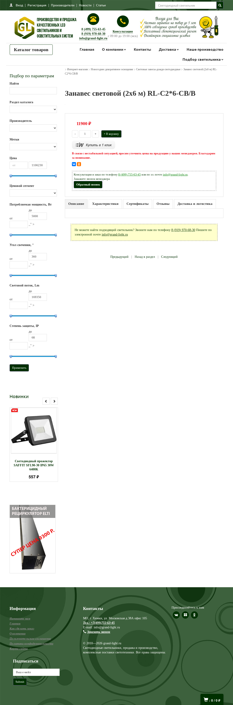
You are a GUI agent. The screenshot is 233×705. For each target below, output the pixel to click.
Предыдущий (119, 256)
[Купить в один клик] (93, 144)
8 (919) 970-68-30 (93, 33)
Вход (19, 5)
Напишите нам (20, 618)
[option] (33, 444)
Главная (87, 49)
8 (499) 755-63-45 (93, 29)
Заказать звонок (98, 632)
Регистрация (37, 5)
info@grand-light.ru (93, 38)
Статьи (101, 5)
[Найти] (219, 5)
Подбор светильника (201, 59)
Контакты (142, 49)
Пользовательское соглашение (30, 638)
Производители (62, 5)
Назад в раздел (145, 256)
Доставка (167, 49)
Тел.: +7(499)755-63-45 (99, 623)
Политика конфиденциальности (31, 643)
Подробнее (40, 434)
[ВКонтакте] (74, 164)
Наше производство (205, 49)
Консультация (123, 31)
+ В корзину (111, 133)
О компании (112, 49)
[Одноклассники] (79, 164)
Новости (85, 5)
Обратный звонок (88, 184)
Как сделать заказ (22, 628)
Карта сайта (19, 648)
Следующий (169, 256)
